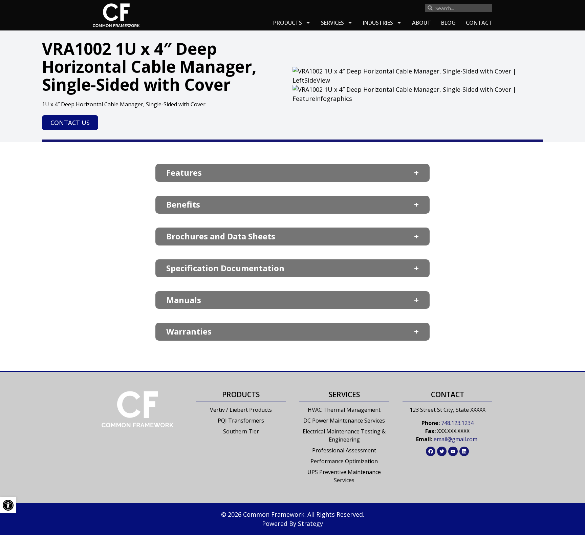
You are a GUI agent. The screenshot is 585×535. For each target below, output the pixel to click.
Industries (378, 22)
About (421, 22)
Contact (479, 22)
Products (287, 22)
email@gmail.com (455, 439)
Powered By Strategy (292, 523)
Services (332, 22)
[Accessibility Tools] (8, 505)
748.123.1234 (457, 423)
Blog (448, 22)
